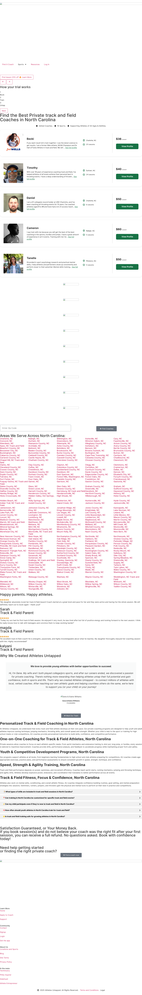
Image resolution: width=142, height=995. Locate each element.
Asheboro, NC (92, 446)
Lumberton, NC (92, 517)
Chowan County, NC (95, 460)
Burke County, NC (65, 453)
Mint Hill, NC (34, 527)
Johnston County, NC (38, 508)
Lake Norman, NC (122, 510)
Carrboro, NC (120, 455)
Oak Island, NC (35, 539)
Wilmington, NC (64, 438)
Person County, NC (123, 543)
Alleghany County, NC (95, 443)
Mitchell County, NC (94, 527)
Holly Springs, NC (36, 500)
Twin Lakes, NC (121, 567)
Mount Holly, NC (64, 531)
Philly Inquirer (5, 975)
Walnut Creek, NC (65, 572)
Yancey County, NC (9, 589)
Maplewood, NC (92, 520)
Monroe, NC (5, 529)
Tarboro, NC (119, 565)
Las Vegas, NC (64, 512)
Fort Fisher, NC (7, 479)
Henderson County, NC (39, 493)
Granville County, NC (10, 489)
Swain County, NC (37, 565)
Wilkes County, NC (37, 584)
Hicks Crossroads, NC (10, 496)
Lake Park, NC (6, 512)
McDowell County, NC (95, 522)
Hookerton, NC (64, 500)
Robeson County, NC (67, 551)
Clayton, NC (62, 465)
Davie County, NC (93, 472)
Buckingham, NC (8, 453)
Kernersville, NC (7, 510)
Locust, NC (5, 517)
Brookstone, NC (64, 450)
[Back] (3, 81)
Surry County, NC (8, 565)
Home (2, 911)
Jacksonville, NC (121, 503)
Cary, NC (118, 438)
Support (3, 919)
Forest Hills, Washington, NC (70, 477)
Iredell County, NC (37, 503)
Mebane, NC (34, 524)
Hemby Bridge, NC (9, 493)
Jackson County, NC (95, 503)
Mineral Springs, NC (9, 527)
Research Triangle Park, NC (13, 551)
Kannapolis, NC (121, 508)
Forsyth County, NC (123, 477)
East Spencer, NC (65, 474)
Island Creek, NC (65, 503)
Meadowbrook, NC (9, 524)
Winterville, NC (35, 586)
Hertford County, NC (95, 493)
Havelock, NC (91, 491)
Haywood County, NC (124, 491)
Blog (2, 953)
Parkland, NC (91, 541)
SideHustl (4, 979)
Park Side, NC (63, 541)
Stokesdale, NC (35, 562)
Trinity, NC (90, 567)
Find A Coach (8, 64)
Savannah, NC (35, 555)
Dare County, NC (8, 472)
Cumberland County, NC (68, 469)
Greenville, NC (92, 489)
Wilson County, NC (122, 584)
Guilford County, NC (123, 489)
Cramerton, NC (121, 467)
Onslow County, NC (123, 539)
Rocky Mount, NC (122, 551)
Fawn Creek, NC (36, 477)
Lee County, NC (92, 512)
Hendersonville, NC (66, 493)
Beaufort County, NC (10, 448)
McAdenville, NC (64, 522)
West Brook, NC (64, 581)
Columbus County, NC (67, 467)
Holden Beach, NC (8, 500)
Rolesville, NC (6, 553)
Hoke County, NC (122, 496)
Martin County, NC (122, 520)
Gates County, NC (8, 486)
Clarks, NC (5, 465)
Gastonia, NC (120, 481)
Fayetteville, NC (121, 441)
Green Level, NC (36, 489)
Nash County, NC (93, 531)
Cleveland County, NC (10, 467)
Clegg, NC (90, 465)
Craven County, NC (9, 469)
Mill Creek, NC (120, 524)
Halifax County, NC (9, 491)
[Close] (10, 81)
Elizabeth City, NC (122, 474)
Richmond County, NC (38, 551)
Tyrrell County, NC (8, 570)
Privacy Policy (6, 962)
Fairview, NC (6, 477)
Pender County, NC (66, 543)
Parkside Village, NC (123, 541)
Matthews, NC (35, 522)
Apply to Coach (6, 915)
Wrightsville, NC (92, 586)
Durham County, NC (37, 474)
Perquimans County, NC (96, 543)
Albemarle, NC (63, 443)
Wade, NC (90, 570)
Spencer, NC (91, 558)
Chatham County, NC (38, 460)
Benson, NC (91, 448)
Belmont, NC (34, 448)
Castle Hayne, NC (36, 457)
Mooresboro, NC (93, 529)
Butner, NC (119, 453)
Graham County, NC (94, 486)
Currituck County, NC (95, 469)
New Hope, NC (35, 536)
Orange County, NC (9, 541)
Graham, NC (119, 486)
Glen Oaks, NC (64, 486)
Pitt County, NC (35, 546)
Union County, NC (36, 570)
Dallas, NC (118, 469)
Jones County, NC (94, 508)
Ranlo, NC (90, 548)
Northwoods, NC (122, 536)
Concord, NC (6, 441)
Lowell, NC (62, 517)
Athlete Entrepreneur (8, 983)
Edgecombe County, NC (96, 474)
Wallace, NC (34, 572)
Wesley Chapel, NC (37, 581)
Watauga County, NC (38, 577)
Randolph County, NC (67, 548)
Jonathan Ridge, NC (66, 508)
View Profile (127, 146)
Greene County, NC (66, 489)
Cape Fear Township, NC (97, 455)
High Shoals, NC (64, 496)
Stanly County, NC (94, 560)
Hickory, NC (119, 493)
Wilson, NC (5, 586)
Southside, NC (64, 558)
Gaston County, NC (94, 481)
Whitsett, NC (120, 581)
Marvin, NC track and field (12, 522)
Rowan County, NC (37, 553)
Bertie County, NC (122, 448)
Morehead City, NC (9, 531)
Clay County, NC (36, 465)
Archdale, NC (34, 446)
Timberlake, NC (35, 567)
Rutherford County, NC (68, 553)
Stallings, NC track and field (41, 560)
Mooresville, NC (121, 529)
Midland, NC (91, 524)
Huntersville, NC (93, 500)
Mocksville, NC (121, 527)
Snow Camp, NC (8, 558)
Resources (35, 64)
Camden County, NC (66, 455)
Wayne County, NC (94, 577)
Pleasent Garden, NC (95, 546)
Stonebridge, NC (65, 562)
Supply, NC (119, 562)
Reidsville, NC (120, 548)
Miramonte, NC (64, 527)
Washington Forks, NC (10, 577)
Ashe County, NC (65, 446)
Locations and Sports (9, 949)
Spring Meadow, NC (123, 558)
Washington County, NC (125, 572)
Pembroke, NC (35, 543)
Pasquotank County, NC (11, 543)
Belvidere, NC (63, 448)
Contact (3, 928)
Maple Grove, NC (65, 520)
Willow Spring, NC (93, 584)
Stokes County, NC (9, 562)
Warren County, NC (94, 572)
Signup (3, 932)
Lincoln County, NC (66, 515)
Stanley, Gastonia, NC (67, 560)
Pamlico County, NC (37, 541)
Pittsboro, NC (63, 546)
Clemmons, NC (121, 465)
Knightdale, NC (92, 510)
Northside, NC (92, 536)
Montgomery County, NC (40, 529)
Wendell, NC (6, 581)
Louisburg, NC (35, 517)
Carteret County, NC (10, 457)
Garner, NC (33, 481)
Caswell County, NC (66, 457)
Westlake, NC (91, 581)
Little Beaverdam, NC (95, 515)
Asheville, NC (91, 438)
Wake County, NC (122, 570)
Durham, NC (34, 441)
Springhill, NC (6, 560)
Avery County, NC (122, 446)
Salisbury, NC (120, 553)
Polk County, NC (121, 546)
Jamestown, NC (7, 508)
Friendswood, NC (122, 479)
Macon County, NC (122, 517)
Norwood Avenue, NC (10, 539)
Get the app (5, 940)
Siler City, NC (120, 555)
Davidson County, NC (38, 472)
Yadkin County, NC (122, 586)
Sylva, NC (89, 565)
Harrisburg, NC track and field (71, 491)
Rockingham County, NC (96, 551)
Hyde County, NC (122, 500)
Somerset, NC (35, 558)
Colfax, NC (33, 467)
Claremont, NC (121, 460)
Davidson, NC (63, 472)
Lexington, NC (35, 515)
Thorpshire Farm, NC (10, 567)
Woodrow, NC (63, 586)
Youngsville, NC (35, 589)
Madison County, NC (10, 520)
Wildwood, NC (6, 584)
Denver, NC (119, 472)
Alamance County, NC (38, 443)
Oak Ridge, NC (64, 539)
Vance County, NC (65, 570)
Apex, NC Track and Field (12, 446)
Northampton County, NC (69, 536)
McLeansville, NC (122, 522)
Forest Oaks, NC (93, 477)
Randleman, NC (35, 548)
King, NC (32, 510)
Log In (46, 64)
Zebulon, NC (63, 589)
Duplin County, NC (8, 474)
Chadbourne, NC (121, 457)
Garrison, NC (63, 481)
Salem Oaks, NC (93, 553)
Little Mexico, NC (122, 515)
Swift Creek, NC (64, 565)
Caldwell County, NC (38, 455)
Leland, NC (119, 512)
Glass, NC (33, 486)
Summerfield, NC (93, 562)
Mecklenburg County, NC (69, 524)
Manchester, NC (36, 520)
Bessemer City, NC (9, 450)
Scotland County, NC (67, 555)
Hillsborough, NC (93, 496)
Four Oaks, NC (35, 479)
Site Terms (4, 958)
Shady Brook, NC (93, 555)
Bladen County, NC (37, 450)
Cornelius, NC (91, 467)
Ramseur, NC (6, 548)
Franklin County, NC (66, 479)
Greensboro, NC (64, 441)
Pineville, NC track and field (13, 546)
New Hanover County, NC (12, 536)
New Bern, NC (120, 531)
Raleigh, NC (33, 438)
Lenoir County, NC (8, 515)
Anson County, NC (122, 443)
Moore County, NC (65, 529)
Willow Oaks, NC (64, 584)
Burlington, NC (92, 453)
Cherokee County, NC (67, 460)
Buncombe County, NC (39, 453)
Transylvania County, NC (68, 567)
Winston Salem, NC (94, 441)
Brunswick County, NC (124, 450)
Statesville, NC (121, 560)
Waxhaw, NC (63, 577)
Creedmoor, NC (35, 469)
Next (4, 111)
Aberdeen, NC (7, 443)
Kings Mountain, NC (66, 510)
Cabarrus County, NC (10, 455)
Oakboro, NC (91, 539)
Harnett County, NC (37, 491)
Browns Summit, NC (94, 450)
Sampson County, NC (10, 555)
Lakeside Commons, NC (39, 512)
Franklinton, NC (92, 479)
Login (2, 936)
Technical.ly (5, 970)
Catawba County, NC (95, 457)
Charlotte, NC (6, 438)
